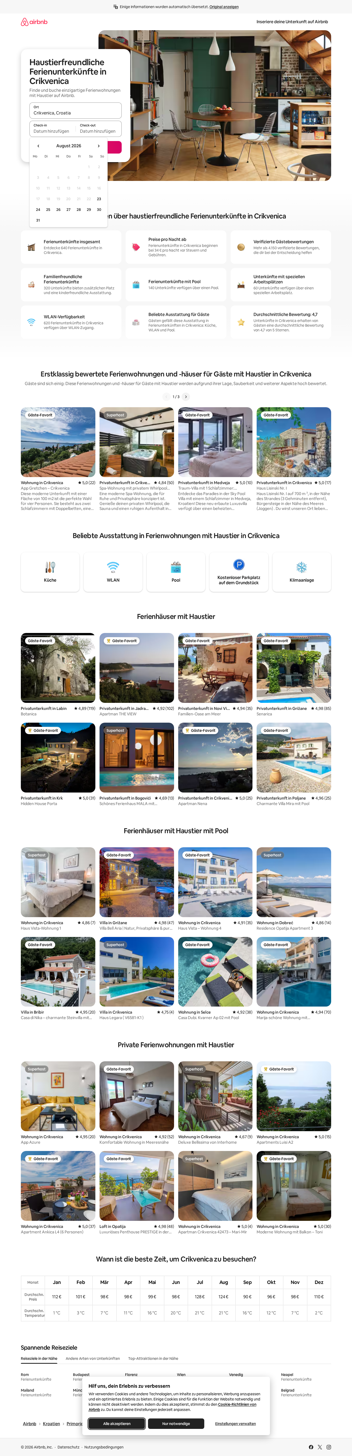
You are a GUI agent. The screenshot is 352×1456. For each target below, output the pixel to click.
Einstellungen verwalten (235, 1423)
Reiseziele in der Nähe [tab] (39, 1358)
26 (58, 209)
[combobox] (76, 113)
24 (38, 209)
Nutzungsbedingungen (103, 1447)
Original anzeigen (224, 6)
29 (89, 209)
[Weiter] (186, 397)
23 (99, 199)
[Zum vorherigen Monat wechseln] (38, 146)
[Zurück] (166, 397)
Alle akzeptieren (116, 1423)
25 (48, 209)
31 (38, 220)
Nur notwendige (176, 1423)
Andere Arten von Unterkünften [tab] (93, 1358)
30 (99, 209)
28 (79, 209)
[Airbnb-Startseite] (34, 22)
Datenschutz (68, 1447)
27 (68, 209)
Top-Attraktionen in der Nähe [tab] (153, 1358)
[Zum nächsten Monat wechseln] (98, 146)
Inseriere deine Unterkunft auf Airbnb (292, 22)
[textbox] (52, 131)
